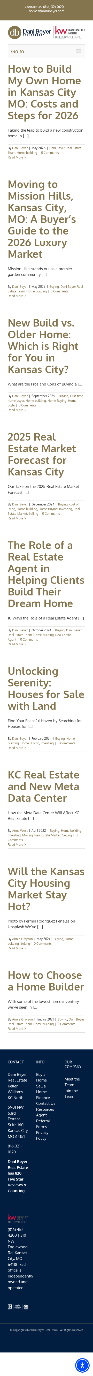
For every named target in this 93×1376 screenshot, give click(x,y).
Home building (27, 153)
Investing (65, 509)
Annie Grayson (22, 939)
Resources (45, 1109)
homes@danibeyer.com (46, 11)
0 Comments (50, 153)
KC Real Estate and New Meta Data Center (44, 786)
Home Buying (57, 401)
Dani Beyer (20, 148)
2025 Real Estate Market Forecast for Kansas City (42, 454)
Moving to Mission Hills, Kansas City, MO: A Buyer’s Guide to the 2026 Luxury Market (42, 218)
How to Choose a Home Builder (46, 980)
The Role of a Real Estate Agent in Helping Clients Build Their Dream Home (46, 573)
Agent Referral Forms (43, 1121)
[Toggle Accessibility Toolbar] (82, 1365)
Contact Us (45, 1103)
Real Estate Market (47, 835)
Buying (54, 287)
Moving (27, 835)
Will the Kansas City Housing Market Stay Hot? (46, 888)
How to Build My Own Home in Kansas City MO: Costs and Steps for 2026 (44, 92)
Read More (15, 157)
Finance (43, 1097)
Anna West (20, 831)
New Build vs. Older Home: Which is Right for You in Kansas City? (43, 345)
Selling (33, 514)
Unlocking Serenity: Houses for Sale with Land (46, 688)
